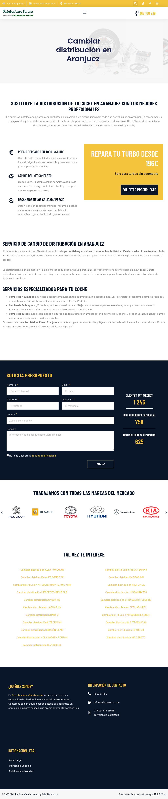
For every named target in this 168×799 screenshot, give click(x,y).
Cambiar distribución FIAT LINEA (126, 584)
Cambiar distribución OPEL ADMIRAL (126, 607)
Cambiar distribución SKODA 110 (42, 599)
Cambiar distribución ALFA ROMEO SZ (42, 577)
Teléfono (12, 399)
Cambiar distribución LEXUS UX (126, 629)
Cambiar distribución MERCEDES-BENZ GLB (42, 592)
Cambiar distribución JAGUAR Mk (42, 607)
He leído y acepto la (32, 455)
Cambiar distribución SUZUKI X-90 (42, 644)
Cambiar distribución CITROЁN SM (42, 622)
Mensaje (11, 428)
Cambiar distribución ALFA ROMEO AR (42, 569)
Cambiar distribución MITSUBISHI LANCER (126, 614)
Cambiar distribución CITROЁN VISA (126, 622)
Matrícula (67, 399)
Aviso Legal (15, 760)
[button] (135, 3)
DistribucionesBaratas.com (27, 695)
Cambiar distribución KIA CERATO (126, 637)
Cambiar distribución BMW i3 (42, 614)
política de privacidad (44, 455)
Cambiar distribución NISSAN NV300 (126, 592)
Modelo (11, 414)
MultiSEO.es (160, 794)
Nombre (11, 384)
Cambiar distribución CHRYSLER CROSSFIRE (126, 599)
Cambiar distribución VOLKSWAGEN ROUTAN (42, 637)
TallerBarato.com (50, 794)
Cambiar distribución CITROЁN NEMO (42, 629)
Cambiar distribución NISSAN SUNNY (126, 569)
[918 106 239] (137, 13)
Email (65, 384)
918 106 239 (148, 13)
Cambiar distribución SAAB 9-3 (126, 577)
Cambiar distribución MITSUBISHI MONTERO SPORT (42, 584)
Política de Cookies (20, 765)
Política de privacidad (21, 771)
